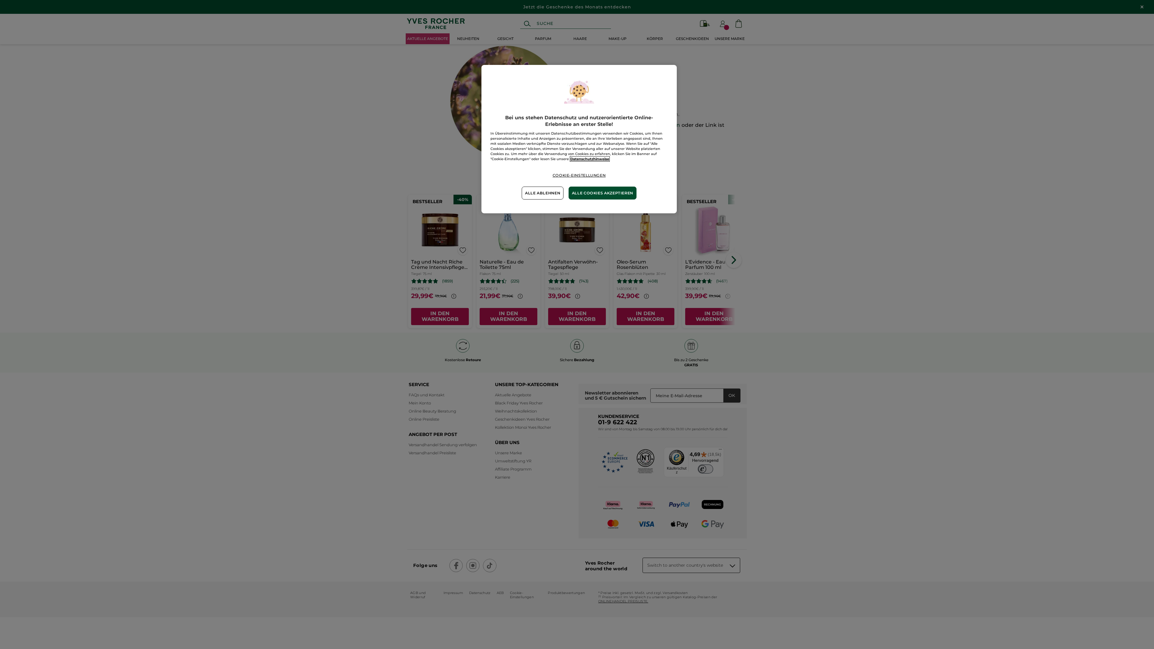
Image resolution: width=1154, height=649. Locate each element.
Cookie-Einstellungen (579, 175)
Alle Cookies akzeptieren (602, 193)
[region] (579, 139)
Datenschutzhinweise (589, 159)
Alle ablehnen (542, 193)
